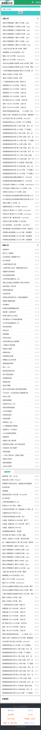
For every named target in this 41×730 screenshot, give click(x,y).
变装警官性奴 (7, 378)
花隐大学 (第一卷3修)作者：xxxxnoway (16, 217)
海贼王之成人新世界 (9, 440)
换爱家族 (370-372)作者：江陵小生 (14, 89)
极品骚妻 (6, 334)
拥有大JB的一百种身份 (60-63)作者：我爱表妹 (18, 115)
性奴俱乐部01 (7, 415)
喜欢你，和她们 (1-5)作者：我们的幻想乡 (16, 538)
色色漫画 (11, 714)
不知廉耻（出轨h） (30, 719)
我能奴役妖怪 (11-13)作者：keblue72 (15, 206)
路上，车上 (6, 367)
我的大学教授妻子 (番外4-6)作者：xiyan (16, 37)
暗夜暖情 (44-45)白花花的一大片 (13, 52)
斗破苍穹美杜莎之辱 (9, 264)
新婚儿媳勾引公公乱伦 (10, 316)
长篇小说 (5, 18)
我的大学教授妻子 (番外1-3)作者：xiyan (16, 23)
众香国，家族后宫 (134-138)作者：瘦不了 (16, 524)
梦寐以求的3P (7, 459)
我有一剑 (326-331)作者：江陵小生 (14, 107)
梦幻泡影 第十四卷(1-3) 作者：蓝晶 (14, 535)
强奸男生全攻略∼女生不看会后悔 (14, 444)
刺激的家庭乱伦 (8, 290)
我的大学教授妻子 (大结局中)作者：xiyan (16, 30)
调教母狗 (6, 437)
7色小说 (30, 710)
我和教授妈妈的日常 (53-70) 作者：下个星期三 (18, 173)
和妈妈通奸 (6, 451)
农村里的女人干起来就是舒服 (12, 319)
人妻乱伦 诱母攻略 (9, 345)
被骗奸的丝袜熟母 (9, 271)
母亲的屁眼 (6, 418)
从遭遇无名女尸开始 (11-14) (11, 513)
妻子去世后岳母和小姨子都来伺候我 (14, 389)
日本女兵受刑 (7, 466)
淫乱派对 (6, 330)
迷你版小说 (24, 707)
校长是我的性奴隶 (9, 275)
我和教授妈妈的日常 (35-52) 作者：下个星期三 (18, 170)
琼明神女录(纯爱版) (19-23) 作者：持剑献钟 (17, 239)
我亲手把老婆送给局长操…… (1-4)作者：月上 (18, 111)
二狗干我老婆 (7, 411)
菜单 (39, 2)
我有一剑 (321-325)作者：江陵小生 (14, 104)
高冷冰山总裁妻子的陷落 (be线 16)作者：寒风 (18, 63)
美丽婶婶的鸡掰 (8, 363)
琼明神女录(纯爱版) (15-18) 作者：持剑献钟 (17, 236)
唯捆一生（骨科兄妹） (10, 723)
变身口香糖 (6, 385)
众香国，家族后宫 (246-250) (11, 527)
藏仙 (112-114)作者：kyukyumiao (14, 59)
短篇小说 (5, 245)
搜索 (20, 12)
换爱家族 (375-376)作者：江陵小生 (14, 96)
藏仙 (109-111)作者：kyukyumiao (14, 56)
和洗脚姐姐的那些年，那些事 (11, 531)
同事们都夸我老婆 (9, 407)
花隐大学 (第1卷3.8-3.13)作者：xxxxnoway (17, 214)
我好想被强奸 (7, 462)
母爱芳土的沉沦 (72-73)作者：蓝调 (14, 192)
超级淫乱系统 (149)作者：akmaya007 (14, 494)
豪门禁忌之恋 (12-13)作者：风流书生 (15, 100)
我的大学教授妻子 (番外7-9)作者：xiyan (16, 41)
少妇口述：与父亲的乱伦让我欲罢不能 (15, 393)
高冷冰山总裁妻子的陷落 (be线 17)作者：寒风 (18, 67)
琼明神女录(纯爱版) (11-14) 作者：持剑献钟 (17, 232)
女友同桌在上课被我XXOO (11, 257)
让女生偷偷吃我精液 (9, 433)
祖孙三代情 (6, 396)
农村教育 (6, 304)
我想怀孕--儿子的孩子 (10, 429)
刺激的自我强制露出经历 (11, 308)
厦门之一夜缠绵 (8, 253)
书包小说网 (10, 719)
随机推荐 (7, 472)
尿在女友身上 (7, 338)
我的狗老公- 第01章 (9, 286)
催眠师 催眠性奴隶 (9, 301)
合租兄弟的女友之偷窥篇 (11, 341)
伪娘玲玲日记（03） (9, 404)
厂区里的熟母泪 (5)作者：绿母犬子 (14, 82)
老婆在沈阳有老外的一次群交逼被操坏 (15, 297)
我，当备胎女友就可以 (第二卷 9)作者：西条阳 (17, 542)
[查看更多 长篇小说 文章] (38, 18)
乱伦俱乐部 (6, 293)
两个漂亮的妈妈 (8, 374)
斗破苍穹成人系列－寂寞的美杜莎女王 (15, 268)
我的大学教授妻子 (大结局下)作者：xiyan (16, 34)
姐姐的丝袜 (6, 352)
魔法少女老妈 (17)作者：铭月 (12, 74)
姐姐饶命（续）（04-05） (10, 476)
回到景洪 (6, 249)
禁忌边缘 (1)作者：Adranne (11, 480)
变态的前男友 (7, 327)
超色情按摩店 (7, 400)
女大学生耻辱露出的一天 (11, 323)
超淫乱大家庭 (7, 349)
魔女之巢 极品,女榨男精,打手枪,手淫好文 (16, 282)
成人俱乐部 (6, 260)
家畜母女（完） (8, 422)
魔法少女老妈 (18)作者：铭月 (12, 78)
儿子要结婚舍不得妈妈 (10, 426)
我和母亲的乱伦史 (9, 371)
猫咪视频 (11, 710)
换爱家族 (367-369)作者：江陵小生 (14, 85)
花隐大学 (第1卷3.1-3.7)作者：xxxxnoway (16, 210)
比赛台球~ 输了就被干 (10, 448)
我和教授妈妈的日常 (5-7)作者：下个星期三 (17, 129)
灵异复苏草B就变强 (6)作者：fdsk (13, 516)
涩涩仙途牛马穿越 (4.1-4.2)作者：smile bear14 (18, 184)
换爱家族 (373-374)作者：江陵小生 (14, 93)
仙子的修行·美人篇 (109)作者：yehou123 (16, 118)
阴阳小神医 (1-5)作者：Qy (11, 203)
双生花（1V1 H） (30, 723)
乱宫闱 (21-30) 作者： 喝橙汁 (12, 505)
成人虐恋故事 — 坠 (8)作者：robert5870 (16, 225)
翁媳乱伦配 (6, 382)
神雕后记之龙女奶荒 (9, 360)
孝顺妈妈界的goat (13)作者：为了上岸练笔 (17, 122)
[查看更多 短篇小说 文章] (38, 245)
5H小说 (30, 714)
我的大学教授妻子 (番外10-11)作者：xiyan (17, 45)
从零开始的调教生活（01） (12, 279)
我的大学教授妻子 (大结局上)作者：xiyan (16, 26)
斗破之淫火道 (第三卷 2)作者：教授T (15, 48)
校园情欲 (5, 491)
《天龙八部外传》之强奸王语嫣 (13, 455)
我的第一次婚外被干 (9, 312)
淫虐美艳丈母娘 (8, 356)
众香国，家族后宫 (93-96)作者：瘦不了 (15, 520)
